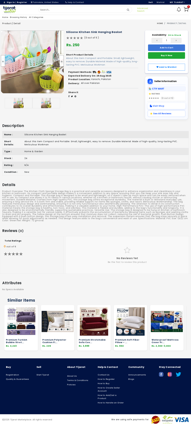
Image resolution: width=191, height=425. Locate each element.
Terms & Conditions (77, 380)
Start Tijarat (43, 374)
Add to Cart (166, 47)
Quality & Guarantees (17, 379)
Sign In (11, 2)
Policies (71, 384)
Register (22, 2)
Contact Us (104, 374)
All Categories (36, 17)
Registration (12, 374)
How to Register (106, 379)
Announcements (137, 374)
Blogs (131, 379)
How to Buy (104, 383)
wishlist (161, 2)
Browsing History (18, 17)
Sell (150, 2)
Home (5, 17)
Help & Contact (76, 2)
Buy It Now (166, 55)
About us (72, 376)
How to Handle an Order (111, 402)
